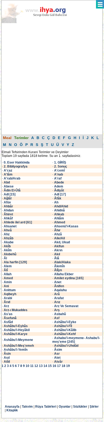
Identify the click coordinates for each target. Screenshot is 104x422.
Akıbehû (10, 254)
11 (32, 366)
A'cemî (59, 170)
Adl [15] (9, 194)
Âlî (6, 270)
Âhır (57, 230)
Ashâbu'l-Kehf (65, 334)
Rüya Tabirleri (45, 406)
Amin (8, 282)
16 (54, 366)
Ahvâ (8, 230)
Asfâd (8, 322)
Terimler (21, 138)
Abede (59, 182)
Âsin (7, 354)
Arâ (57, 294)
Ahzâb (8, 238)
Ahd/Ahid (61, 206)
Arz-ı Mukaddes (15, 310)
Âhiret (8, 214)
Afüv (7, 202)
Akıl (57, 254)
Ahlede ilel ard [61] (18, 222)
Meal (7, 138)
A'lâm (8, 174)
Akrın (58, 250)
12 (36, 366)
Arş (57, 310)
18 (63, 366)
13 (41, 366)
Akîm (8, 250)
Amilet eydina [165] (68, 278)
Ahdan (9, 210)
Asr (57, 354)
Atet (57, 358)
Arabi (8, 298)
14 (45, 366)
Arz (6, 306)
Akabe (9, 242)
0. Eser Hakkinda (17, 162)
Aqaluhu (60, 290)
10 (27, 366)
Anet (57, 282)
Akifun (59, 246)
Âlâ (56, 258)
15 (50, 366)
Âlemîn (59, 266)
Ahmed (59, 222)
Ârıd (7, 302)
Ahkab (59, 214)
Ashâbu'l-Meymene (18, 340)
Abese (9, 186)
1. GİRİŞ (60, 162)
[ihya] (39, 22)
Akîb (7, 246)
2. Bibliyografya (15, 166)
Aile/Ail (59, 238)
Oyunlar (65, 406)
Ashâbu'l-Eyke (65, 322)
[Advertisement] (52, 78)
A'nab (58, 174)
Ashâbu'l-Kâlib (65, 330)
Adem (58, 186)
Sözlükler (80, 406)
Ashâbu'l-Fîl (63, 326)
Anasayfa (12, 406)
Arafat (59, 298)
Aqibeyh (10, 294)
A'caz (8, 170)
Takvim (27, 406)
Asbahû (60, 314)
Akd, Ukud (62, 242)
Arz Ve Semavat (66, 306)
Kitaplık (12, 410)
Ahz (7, 234)
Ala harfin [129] (15, 262)
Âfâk (57, 198)
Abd (7, 182)
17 (59, 366)
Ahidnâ (59, 210)
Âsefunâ (10, 318)
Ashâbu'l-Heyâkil (17, 330)
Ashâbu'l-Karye (15, 334)
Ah (56, 202)
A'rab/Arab (12, 178)
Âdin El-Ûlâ (12, 190)
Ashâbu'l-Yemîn (15, 350)
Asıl (7, 358)
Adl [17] (60, 194)
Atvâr (58, 361)
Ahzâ (58, 234)
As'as (8, 314)
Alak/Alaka (62, 262)
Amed (8, 278)
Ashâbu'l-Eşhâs (16, 326)
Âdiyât (59, 190)
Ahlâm (59, 218)
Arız (57, 302)
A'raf (58, 178)
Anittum (10, 290)
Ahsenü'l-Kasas (66, 226)
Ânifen (59, 286)
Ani (6, 286)
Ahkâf (8, 218)
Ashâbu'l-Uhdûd (66, 346)
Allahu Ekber (64, 274)
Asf (56, 318)
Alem (8, 266)
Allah (7, 274)
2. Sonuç (60, 166)
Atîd (7, 361)
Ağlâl (7, 198)
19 (68, 366)
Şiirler (94, 406)
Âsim (58, 350)
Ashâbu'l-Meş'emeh (19, 346)
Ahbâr (8, 206)
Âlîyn (58, 270)
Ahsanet (10, 226)
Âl (5, 258)
